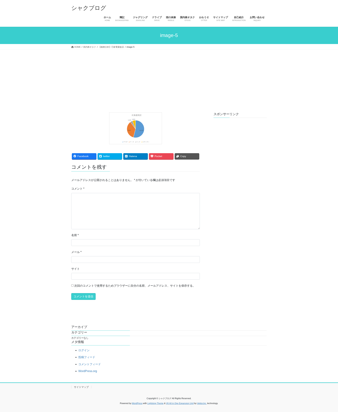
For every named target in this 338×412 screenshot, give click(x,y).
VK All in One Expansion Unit (180, 403)
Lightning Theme (155, 403)
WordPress (137, 403)
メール (76, 252)
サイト (75, 268)
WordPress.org (87, 371)
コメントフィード (89, 364)
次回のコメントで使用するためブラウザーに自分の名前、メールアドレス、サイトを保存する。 (134, 285)
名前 (75, 235)
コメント (77, 188)
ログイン (84, 350)
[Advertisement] (169, 76)
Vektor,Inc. (202, 403)
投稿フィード (86, 357)
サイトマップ (81, 387)
